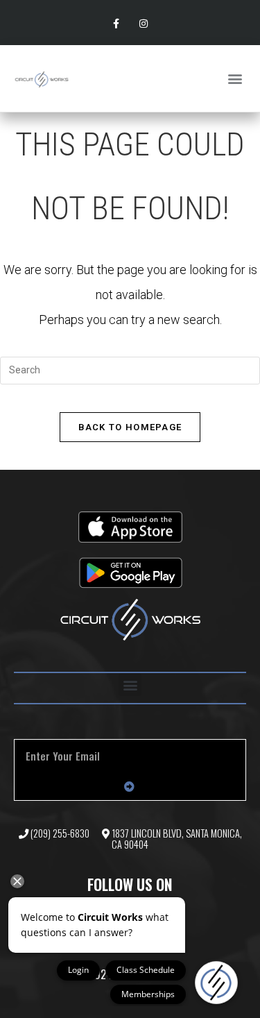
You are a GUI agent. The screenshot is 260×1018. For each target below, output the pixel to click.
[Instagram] (143, 23)
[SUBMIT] (130, 786)
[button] (234, 78)
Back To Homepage (130, 427)
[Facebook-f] (116, 23)
